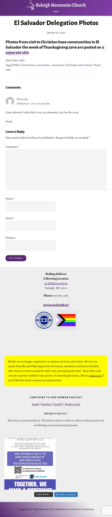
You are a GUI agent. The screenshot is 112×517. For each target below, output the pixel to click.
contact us (95, 376)
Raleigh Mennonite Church (56, 5)
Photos (97, 65)
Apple (35, 404)
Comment (12, 147)
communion (57, 65)
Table (22, 60)
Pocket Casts (72, 404)
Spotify (58, 404)
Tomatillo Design (87, 509)
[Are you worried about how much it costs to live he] (30, 464)
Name (10, 199)
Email (10, 218)
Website (10, 238)
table (8, 70)
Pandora (46, 404)
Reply (9, 121)
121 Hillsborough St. (56, 283)
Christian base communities (35, 65)
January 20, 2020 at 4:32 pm (33, 103)
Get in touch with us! (56, 305)
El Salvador (71, 65)
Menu (56, 11)
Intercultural (85, 65)
